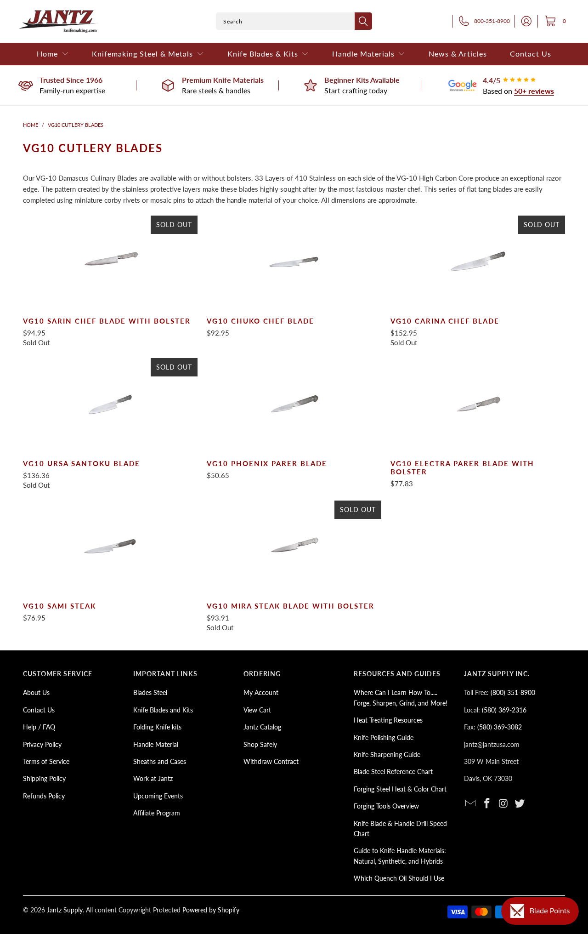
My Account (260, 692)
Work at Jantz (153, 778)
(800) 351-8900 (513, 692)
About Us (36, 692)
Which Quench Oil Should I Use (399, 878)
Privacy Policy (42, 744)
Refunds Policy (44, 796)
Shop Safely (260, 744)
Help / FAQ (39, 727)
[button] (53, 54)
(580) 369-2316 (504, 710)
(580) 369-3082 (499, 727)
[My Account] (523, 21)
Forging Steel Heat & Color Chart (400, 789)
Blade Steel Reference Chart (393, 771)
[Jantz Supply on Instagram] (503, 803)
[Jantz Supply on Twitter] (520, 803)
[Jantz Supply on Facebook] (487, 803)
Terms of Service (46, 761)
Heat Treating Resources (388, 720)
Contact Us (39, 710)
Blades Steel (150, 692)
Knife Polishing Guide (383, 737)
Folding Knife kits (157, 727)
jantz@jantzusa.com (492, 744)
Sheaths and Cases (159, 761)
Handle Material (155, 744)
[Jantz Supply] (58, 21)
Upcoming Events (158, 796)
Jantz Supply (65, 910)
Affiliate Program (156, 813)
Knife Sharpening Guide (387, 754)
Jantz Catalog (262, 727)
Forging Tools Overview (386, 806)
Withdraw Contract (271, 761)
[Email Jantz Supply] (471, 803)
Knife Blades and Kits (163, 710)
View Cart (257, 710)
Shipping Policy (44, 778)
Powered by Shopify (210, 910)
